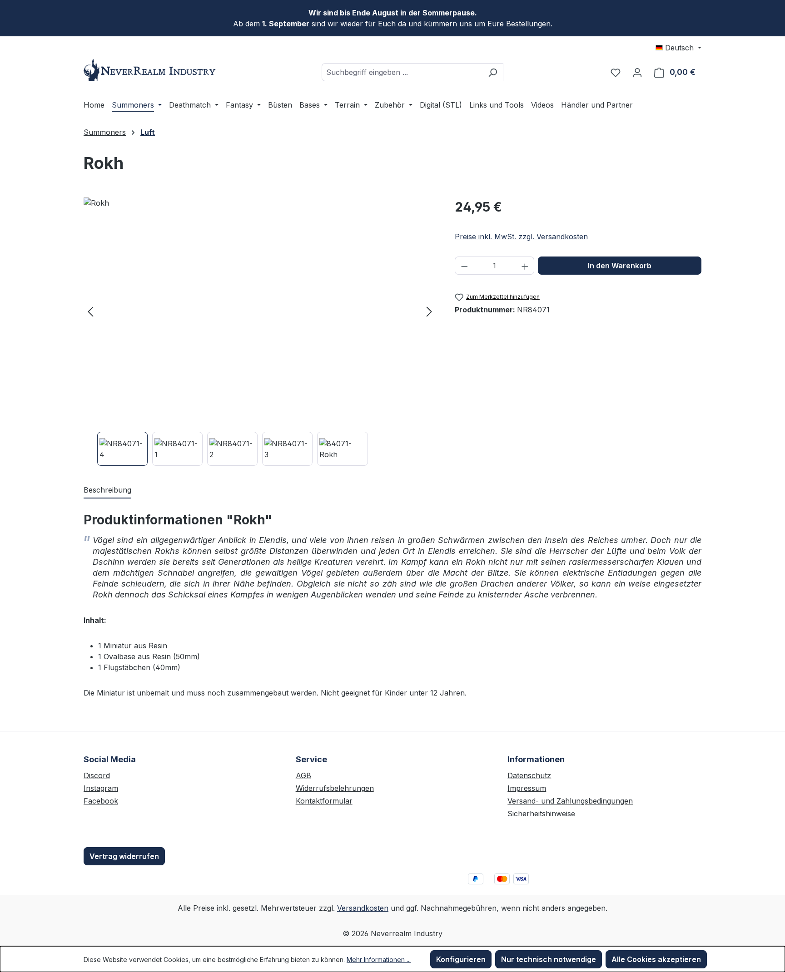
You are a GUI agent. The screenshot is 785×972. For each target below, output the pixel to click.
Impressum (526, 788)
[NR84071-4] (260, 310)
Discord (97, 775)
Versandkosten (362, 908)
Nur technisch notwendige (548, 959)
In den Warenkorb (619, 265)
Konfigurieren (461, 959)
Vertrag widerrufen (124, 856)
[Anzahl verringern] (464, 266)
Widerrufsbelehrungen (335, 788)
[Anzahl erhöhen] (525, 266)
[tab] (107, 490)
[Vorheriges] (90, 311)
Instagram (101, 788)
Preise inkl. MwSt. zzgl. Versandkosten (521, 236)
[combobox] (402, 72)
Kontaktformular (324, 800)
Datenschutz (529, 775)
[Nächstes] (429, 311)
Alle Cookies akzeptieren (656, 959)
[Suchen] (492, 72)
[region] (260, 331)
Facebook (101, 800)
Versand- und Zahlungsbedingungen (570, 800)
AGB (303, 775)
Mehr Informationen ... (379, 959)
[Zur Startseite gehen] (152, 70)
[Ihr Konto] (637, 72)
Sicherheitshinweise (541, 813)
